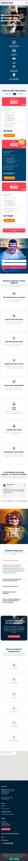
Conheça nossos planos (9, 30)
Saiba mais (16, 859)
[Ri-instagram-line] (4, 837)
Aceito (11, 859)
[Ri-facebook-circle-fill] (2, 837)
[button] (26, 3)
